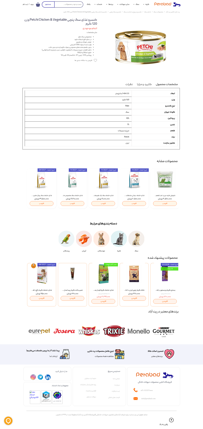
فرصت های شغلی (114, 397)
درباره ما (117, 385)
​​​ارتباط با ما (53, 356)
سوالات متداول (91, 397)
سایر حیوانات (124, 4)
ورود (31, 4)
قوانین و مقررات (91, 391)
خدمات (99, 4)
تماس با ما (116, 379)
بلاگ (88, 4)
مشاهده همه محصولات (104, 356)
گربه (147, 4)
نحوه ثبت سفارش (90, 378)
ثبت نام (25, 4)
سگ (137, 4)
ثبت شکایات (116, 391)
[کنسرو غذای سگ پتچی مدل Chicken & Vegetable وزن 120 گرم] (140, 47)
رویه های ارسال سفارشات (88, 385)
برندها (110, 4)
